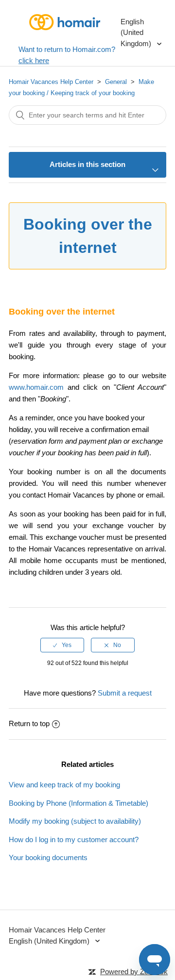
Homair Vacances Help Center (51, 81)
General (116, 81)
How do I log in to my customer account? (74, 839)
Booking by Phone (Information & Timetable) (78, 803)
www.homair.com (36, 387)
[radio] (62, 645)
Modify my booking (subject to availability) (75, 821)
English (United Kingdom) (137, 32)
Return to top (29, 723)
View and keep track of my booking (64, 785)
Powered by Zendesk (134, 971)
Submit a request (125, 693)
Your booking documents (48, 857)
